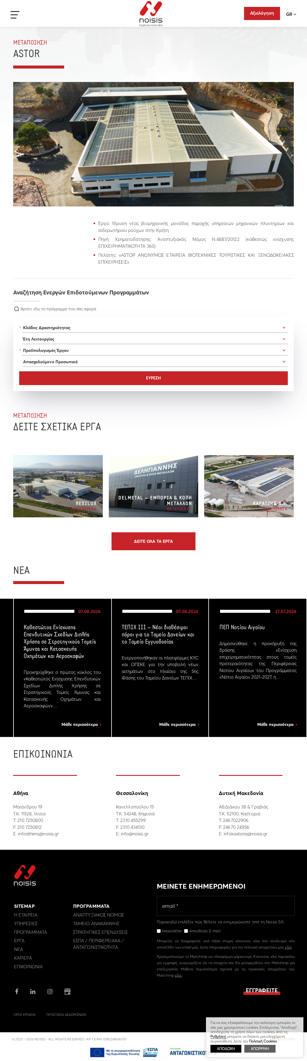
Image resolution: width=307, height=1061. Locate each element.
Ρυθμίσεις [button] (218, 1036)
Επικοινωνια (28, 966)
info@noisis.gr (134, 834)
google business (67, 991)
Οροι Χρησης (24, 1015)
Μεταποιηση (30, 43)
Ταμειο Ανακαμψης (96, 923)
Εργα (19, 940)
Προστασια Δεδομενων (66, 1015)
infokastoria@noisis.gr (245, 834)
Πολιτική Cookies (263, 1041)
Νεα (18, 949)
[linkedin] (33, 992)
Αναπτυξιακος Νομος (98, 915)
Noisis (151, 14)
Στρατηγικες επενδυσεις (100, 932)
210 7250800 (30, 820)
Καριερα (23, 958)
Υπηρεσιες (25, 923)
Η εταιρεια (25, 915)
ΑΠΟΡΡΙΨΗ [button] (260, 1048)
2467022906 (236, 820)
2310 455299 (133, 820)
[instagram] (50, 992)
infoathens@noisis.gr (38, 834)
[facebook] (16, 992)
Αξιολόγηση (262, 13)
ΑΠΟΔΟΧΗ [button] (226, 1048)
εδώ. (178, 975)
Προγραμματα (30, 932)
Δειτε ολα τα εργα (153, 541)
